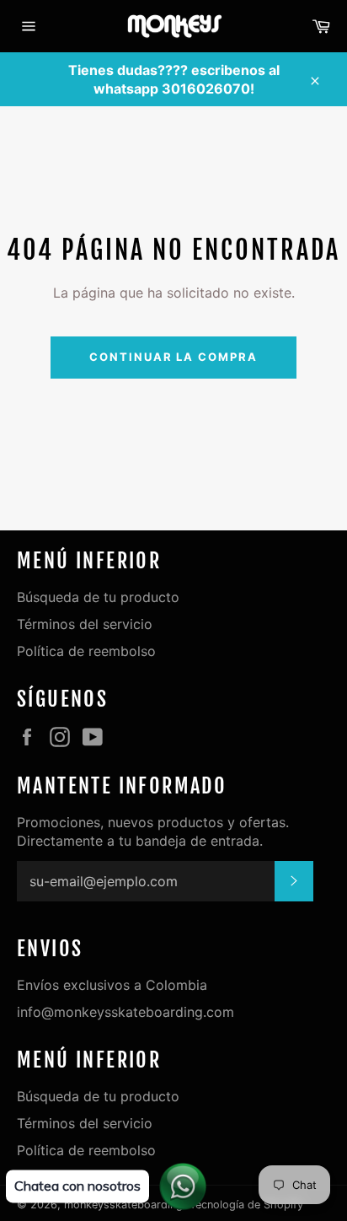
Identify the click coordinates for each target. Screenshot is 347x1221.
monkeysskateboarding (123, 1204)
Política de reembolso (86, 651)
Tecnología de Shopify (246, 1204)
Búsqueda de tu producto (98, 597)
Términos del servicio (84, 624)
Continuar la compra (173, 356)
